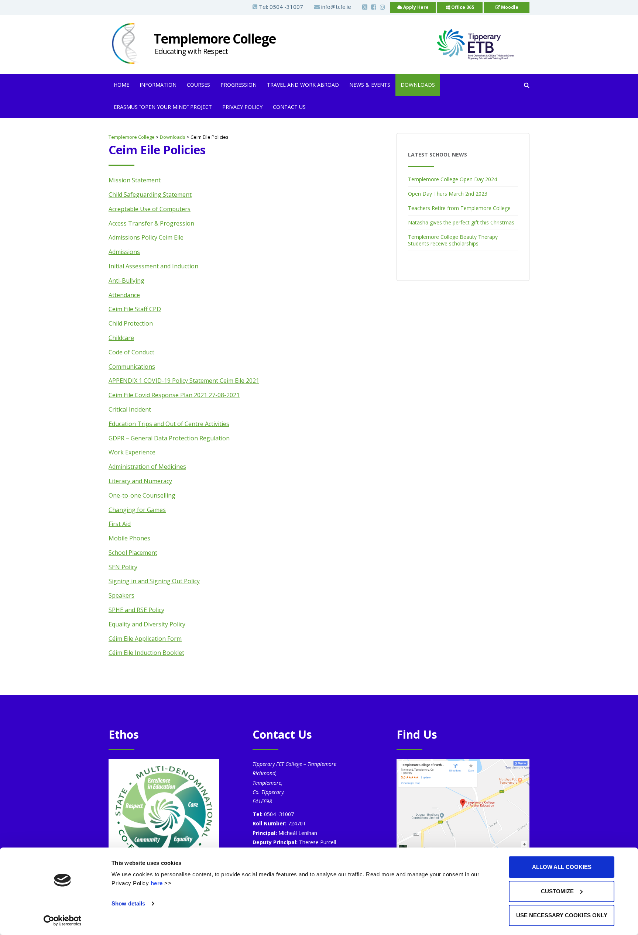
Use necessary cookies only (561, 915)
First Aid (120, 524)
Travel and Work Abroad (303, 84)
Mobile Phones (129, 538)
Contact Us (289, 106)
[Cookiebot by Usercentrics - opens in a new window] (62, 920)
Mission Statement (135, 180)
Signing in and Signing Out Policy (154, 581)
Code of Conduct (131, 352)
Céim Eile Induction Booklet (146, 653)
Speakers (121, 595)
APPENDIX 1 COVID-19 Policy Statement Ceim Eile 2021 (184, 381)
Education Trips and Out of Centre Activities (169, 424)
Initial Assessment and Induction (153, 266)
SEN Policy (123, 567)
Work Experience (132, 452)
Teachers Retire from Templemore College (459, 208)
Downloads (418, 84)
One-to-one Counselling (142, 495)
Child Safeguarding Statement (150, 194)
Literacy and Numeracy (140, 481)
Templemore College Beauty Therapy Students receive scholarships (453, 240)
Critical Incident (130, 409)
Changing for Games (137, 510)
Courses (198, 84)
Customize (557, 891)
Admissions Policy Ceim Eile (146, 237)
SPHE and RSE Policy (136, 610)
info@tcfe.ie (335, 6)
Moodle (509, 7)
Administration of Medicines (147, 467)
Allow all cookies (561, 867)
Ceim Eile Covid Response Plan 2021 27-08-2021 (174, 395)
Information (158, 84)
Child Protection (131, 323)
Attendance (124, 295)
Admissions (124, 252)
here (157, 883)
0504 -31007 (286, 6)
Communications (132, 366)
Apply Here (415, 7)
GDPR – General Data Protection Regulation (169, 438)
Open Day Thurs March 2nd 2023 (447, 193)
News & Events (369, 84)
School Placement (133, 553)
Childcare (121, 338)
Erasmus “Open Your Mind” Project (163, 106)
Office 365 (462, 7)
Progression (238, 84)
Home (121, 84)
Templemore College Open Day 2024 (452, 179)
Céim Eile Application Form (145, 639)
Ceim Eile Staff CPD (135, 309)
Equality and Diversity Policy (147, 624)
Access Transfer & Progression (151, 223)
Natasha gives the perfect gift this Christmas (461, 222)
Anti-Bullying (126, 280)
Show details (128, 903)
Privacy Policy (242, 106)
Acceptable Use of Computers (150, 209)
